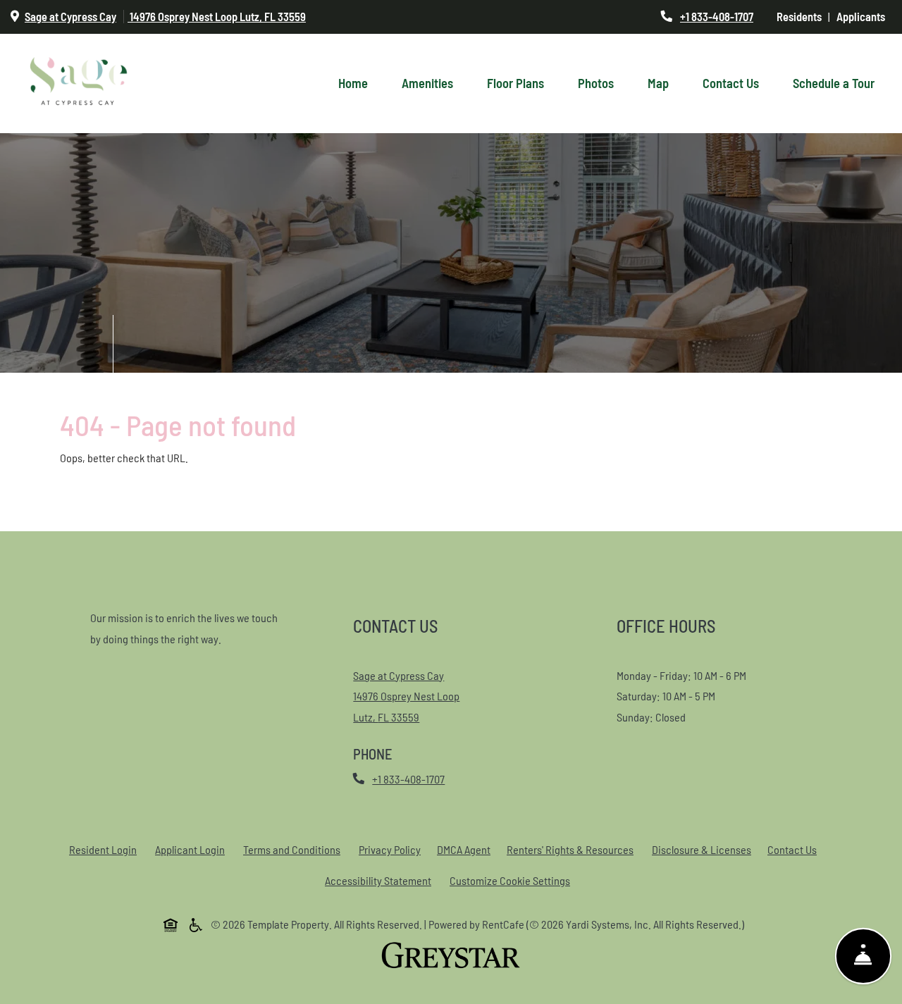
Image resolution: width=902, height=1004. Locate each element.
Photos (596, 83)
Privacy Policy (392, 849)
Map (658, 83)
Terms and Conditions (294, 849)
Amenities (427, 83)
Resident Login (105, 849)
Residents (802, 16)
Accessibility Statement (381, 880)
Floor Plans (515, 83)
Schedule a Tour (834, 83)
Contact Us (731, 83)
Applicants (863, 16)
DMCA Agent (466, 849)
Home (353, 83)
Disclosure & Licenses (704, 849)
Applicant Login (192, 849)
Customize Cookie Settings (510, 880)
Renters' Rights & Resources (573, 849)
